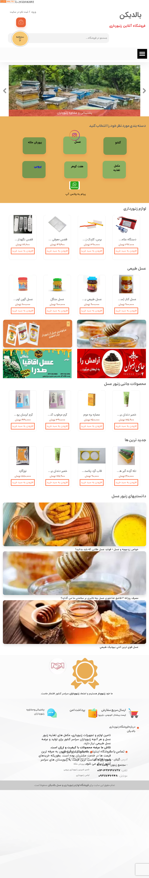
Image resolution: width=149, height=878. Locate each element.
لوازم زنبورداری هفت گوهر (81, 758)
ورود (33, 12)
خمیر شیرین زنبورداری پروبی (81, 770)
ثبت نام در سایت (19, 12)
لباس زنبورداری (82, 775)
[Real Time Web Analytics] (8, 2)
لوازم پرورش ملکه (81, 764)
